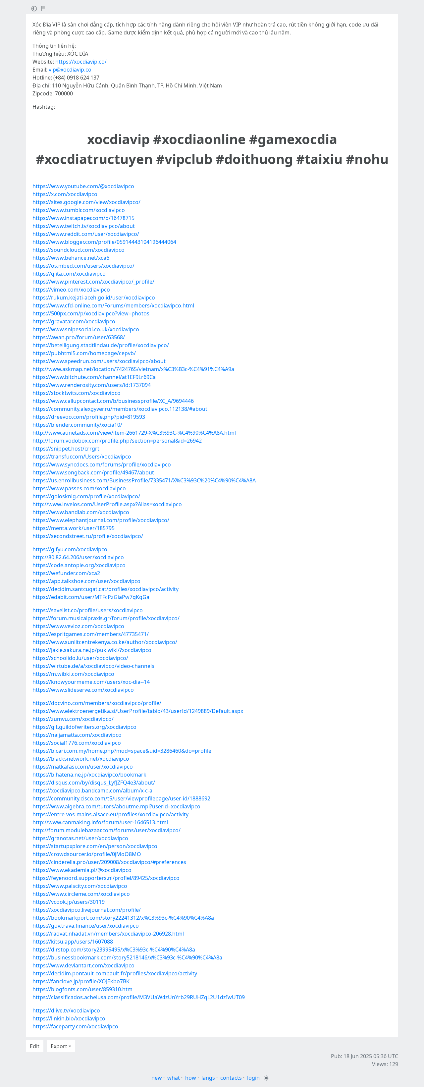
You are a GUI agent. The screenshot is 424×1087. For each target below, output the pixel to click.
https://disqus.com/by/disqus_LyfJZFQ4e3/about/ (93, 782)
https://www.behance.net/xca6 (70, 257)
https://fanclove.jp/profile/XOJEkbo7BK (81, 981)
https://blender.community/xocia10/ (77, 424)
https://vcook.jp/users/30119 (68, 901)
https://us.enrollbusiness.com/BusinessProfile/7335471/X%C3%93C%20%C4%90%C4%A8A (144, 480)
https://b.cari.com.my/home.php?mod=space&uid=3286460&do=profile (121, 750)
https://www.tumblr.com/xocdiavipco (78, 210)
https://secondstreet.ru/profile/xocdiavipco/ (87, 536)
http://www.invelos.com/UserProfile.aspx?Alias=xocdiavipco (107, 504)
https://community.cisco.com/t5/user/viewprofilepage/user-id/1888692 (121, 798)
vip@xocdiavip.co (70, 69)
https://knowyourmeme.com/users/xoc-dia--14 (91, 681)
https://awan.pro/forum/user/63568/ (78, 337)
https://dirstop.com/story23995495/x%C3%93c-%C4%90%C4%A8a (113, 949)
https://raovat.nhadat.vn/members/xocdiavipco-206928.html (108, 933)
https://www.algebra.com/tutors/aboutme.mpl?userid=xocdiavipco (116, 806)
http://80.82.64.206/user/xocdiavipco (78, 557)
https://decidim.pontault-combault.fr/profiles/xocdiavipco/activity (114, 973)
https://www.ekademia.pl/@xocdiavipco (82, 870)
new (156, 1077)
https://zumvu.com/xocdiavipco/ (73, 719)
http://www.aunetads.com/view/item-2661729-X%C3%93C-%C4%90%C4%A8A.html (134, 432)
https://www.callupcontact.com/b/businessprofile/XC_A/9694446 (113, 401)
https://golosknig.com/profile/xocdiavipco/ (86, 496)
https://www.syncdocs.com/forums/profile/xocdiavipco (101, 464)
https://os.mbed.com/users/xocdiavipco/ (83, 265)
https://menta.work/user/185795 (73, 528)
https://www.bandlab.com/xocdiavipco (80, 512)
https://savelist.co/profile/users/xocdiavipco (87, 610)
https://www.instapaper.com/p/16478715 (83, 218)
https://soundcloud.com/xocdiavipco (78, 249)
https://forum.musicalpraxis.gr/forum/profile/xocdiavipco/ (106, 618)
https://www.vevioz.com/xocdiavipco (78, 626)
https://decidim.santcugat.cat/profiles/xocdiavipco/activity (105, 589)
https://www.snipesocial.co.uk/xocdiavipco (85, 329)
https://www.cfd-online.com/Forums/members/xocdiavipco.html (113, 305)
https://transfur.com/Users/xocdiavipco (81, 456)
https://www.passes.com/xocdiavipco (79, 488)
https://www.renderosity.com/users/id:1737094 (91, 385)
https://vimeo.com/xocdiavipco (71, 289)
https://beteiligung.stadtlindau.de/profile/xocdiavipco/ (100, 345)
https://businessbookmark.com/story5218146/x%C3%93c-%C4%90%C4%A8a (127, 957)
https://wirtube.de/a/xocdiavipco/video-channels (93, 666)
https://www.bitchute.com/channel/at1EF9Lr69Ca (94, 377)
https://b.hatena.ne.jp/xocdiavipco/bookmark (89, 774)
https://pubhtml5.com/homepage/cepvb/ (84, 353)
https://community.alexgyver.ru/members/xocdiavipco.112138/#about (119, 408)
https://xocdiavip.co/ (81, 61)
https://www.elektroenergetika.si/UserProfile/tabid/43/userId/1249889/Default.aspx (137, 711)
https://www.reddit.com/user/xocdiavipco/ (85, 234)
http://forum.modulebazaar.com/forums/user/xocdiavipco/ (106, 830)
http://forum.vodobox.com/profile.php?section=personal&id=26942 (117, 440)
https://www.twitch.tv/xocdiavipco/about (83, 226)
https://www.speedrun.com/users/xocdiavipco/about (99, 361)
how (190, 1077)
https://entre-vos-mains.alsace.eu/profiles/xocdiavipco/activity (110, 814)
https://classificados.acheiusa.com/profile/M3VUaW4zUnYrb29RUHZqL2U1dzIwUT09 (138, 997)
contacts (231, 1077)
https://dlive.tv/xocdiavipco (66, 1010)
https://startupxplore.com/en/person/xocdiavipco (94, 846)
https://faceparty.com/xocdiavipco (75, 1026)
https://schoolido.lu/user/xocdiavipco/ (80, 658)
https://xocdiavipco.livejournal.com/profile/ (86, 909)
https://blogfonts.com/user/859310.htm (82, 989)
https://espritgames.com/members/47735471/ (90, 634)
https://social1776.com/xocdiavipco (76, 742)
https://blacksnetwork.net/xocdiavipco (80, 758)
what (173, 1077)
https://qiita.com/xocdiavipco (69, 273)
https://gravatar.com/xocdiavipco (73, 321)
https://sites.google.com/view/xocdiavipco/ (86, 202)
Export (59, 1046)
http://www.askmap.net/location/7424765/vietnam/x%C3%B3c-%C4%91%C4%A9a (133, 369)
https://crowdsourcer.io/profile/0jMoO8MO (86, 854)
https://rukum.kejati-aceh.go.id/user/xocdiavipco (93, 297)
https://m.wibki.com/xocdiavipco (73, 674)
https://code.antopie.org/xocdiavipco (79, 565)
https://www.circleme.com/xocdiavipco (81, 893)
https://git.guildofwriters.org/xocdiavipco (84, 727)
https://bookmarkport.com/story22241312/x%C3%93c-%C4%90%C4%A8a (123, 917)
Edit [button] (34, 1046)
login (253, 1077)
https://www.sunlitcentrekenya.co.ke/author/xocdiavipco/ (104, 642)
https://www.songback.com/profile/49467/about (93, 472)
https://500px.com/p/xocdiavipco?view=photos (90, 313)
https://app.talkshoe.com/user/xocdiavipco (86, 581)
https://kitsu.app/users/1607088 (72, 941)
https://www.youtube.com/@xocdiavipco (83, 186)
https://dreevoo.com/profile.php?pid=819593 (88, 416)
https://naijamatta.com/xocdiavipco (77, 734)
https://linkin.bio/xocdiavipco (68, 1018)
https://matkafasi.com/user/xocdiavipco (82, 766)
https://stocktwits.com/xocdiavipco (76, 393)
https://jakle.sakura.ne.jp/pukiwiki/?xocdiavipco (91, 650)
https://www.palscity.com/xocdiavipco (79, 886)
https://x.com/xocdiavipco (64, 194)
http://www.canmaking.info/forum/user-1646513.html (100, 822)
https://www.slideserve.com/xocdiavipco (83, 689)
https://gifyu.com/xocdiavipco (69, 549)
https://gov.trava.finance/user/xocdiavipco (85, 925)
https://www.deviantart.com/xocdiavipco (83, 965)
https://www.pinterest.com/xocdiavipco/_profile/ (93, 281)
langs (208, 1077)
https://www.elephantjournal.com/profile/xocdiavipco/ (100, 520)
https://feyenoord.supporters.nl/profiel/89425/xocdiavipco (106, 878)
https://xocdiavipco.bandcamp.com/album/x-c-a (92, 790)
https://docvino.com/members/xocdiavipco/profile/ (96, 703)
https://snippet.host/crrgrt (65, 448)
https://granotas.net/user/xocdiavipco (80, 838)
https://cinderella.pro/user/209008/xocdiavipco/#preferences (109, 862)
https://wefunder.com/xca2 (66, 573)
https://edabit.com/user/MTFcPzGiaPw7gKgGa (90, 597)
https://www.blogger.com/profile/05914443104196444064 (104, 241)
